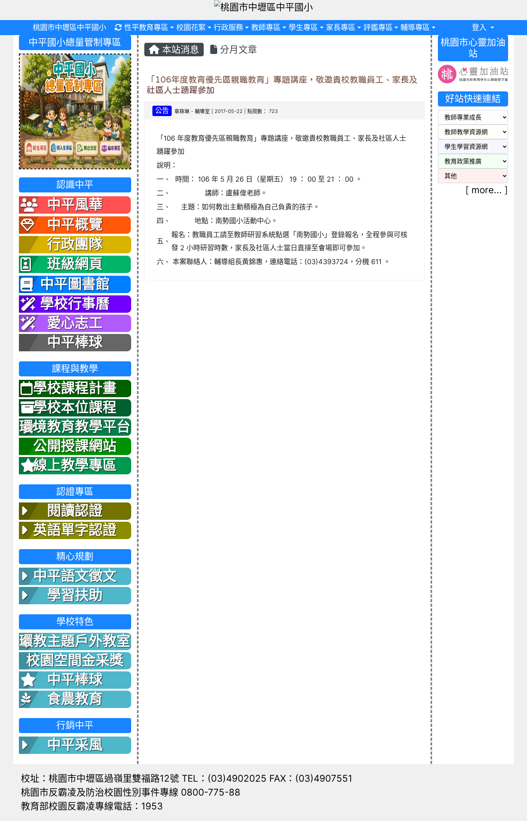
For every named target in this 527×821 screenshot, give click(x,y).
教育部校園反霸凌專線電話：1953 (92, 806)
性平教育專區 (146, 27)
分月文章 (237, 49)
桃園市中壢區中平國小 (69, 27)
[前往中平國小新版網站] (75, 110)
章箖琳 (181, 111)
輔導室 (202, 111)
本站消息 (179, 49)
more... (486, 190)
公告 (162, 110)
